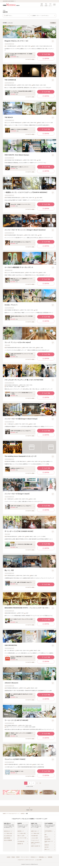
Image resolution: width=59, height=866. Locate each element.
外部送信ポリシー (34, 857)
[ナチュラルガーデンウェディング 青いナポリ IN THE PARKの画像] (29, 370)
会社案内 (8, 857)
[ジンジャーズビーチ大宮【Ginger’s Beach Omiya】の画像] (29, 409)
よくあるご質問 (38, 859)
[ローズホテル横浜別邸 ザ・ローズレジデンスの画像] (29, 258)
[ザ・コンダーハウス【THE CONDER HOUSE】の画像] (29, 522)
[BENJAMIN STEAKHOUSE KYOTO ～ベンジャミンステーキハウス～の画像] (29, 598)
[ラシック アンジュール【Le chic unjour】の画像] (29, 333)
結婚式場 (22, 813)
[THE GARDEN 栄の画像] (29, 70)
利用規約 (13, 857)
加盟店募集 (50, 857)
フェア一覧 (47, 54)
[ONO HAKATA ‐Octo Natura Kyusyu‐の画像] (29, 145)
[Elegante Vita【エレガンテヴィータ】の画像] (29, 31)
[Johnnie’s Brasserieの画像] (29, 673)
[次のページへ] (37, 783)
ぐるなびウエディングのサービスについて (26, 859)
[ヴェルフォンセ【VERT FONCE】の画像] (29, 750)
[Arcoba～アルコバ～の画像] (29, 295)
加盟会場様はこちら (43, 857)
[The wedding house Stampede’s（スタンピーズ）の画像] (29, 447)
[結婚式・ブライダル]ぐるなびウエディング (11, 813)
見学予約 (46, 58)
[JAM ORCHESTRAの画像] (29, 636)
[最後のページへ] (40, 783)
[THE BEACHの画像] (29, 108)
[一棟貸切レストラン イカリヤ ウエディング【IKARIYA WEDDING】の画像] (29, 183)
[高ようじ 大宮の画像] (29, 561)
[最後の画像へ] (54, 32)
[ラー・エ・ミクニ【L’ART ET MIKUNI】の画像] (29, 711)
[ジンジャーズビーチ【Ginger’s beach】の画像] (29, 484)
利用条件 (18, 857)
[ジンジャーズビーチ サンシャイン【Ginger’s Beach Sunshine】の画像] (29, 220)
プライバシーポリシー (25, 857)
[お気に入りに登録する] (52, 41)
